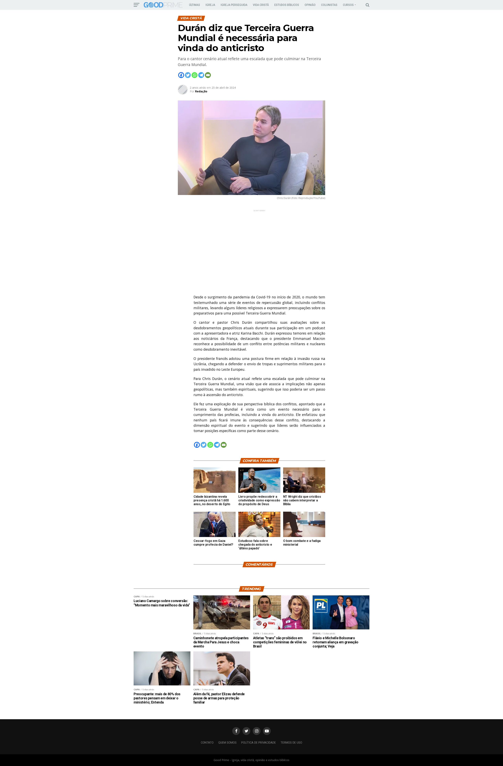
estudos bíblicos (286, 4)
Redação (201, 91)
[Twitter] (188, 75)
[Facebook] (181, 75)
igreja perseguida (234, 4)
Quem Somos (227, 742)
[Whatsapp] (194, 75)
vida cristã (261, 4)
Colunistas (329, 4)
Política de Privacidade (258, 742)
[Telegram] (201, 75)
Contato (207, 742)
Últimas (194, 4)
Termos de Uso (291, 742)
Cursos (348, 4)
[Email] (208, 75)
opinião (310, 4)
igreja (210, 4)
